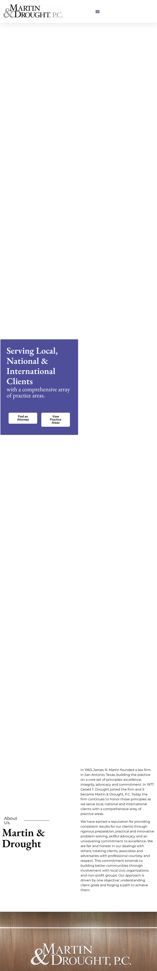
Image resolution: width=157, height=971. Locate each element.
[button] (97, 11)
